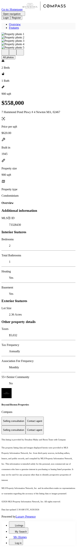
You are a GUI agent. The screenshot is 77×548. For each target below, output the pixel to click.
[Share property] (20, 52)
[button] (38, 34)
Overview (15, 24)
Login (6, 17)
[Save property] (12, 52)
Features (14, 27)
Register (16, 17)
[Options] (5, 52)
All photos (8, 57)
